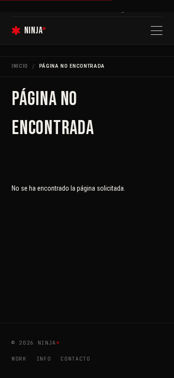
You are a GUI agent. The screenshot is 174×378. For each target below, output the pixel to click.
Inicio (20, 66)
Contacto (75, 358)
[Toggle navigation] (156, 30)
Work (19, 358)
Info (43, 358)
